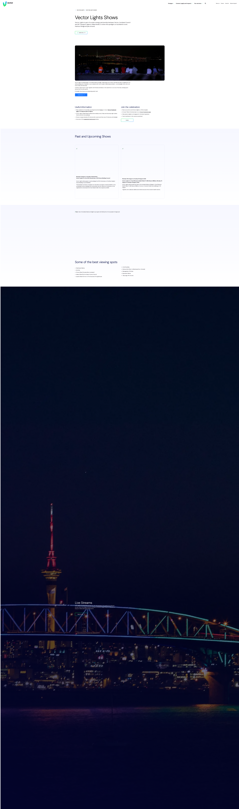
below (101, 110)
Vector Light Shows (91, 10)
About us (218, 3)
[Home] (8, 3)
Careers (222, 3)
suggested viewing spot (89, 119)
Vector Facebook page (145, 112)
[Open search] (205, 3)
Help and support (233, 3)
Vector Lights (80, 10)
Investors (227, 3)
